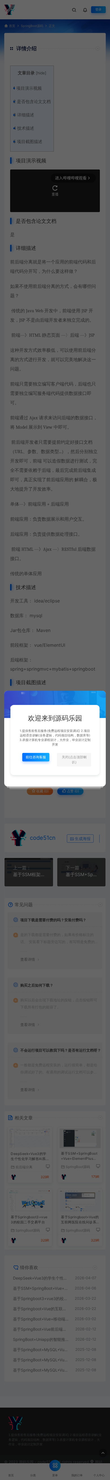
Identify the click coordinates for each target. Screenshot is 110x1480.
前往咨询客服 (36, 757)
